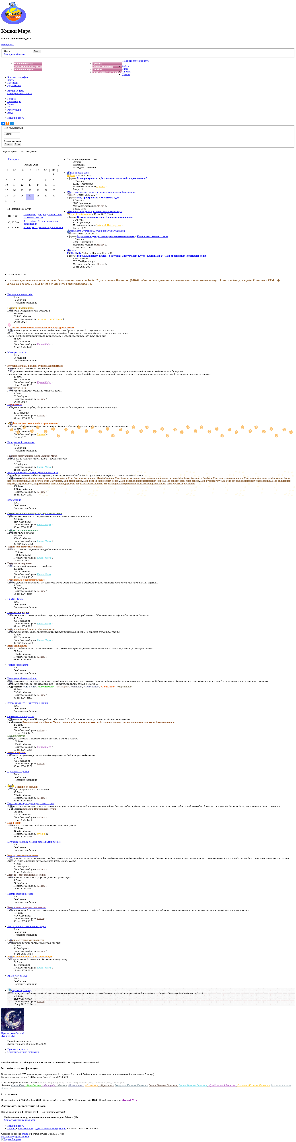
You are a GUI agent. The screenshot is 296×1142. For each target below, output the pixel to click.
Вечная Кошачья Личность (163, 1085)
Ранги (10, 104)
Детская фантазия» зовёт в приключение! (124, 178)
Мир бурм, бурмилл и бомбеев (195, 478)
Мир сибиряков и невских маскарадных (248, 480)
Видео (125, 69)
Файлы (125, 66)
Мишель (71, 250)
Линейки (97, 69)
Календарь (12, 82)
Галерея (11, 98)
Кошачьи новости (23, 63)
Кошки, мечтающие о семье (152, 236)
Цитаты (126, 74)
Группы (11, 1128)
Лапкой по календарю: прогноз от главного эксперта (94, 211)
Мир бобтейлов (105, 478)
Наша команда (25, 1128)
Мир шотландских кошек (151, 483)
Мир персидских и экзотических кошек (142, 480)
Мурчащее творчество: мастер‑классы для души (127, 722)
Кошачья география (17, 77)
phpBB (25, 1133)
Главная (12, 61)
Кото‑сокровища (165, 722)
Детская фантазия (76, 61)
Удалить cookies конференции (50, 1128)
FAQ (9, 107)
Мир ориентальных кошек (228, 478)
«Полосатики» (91, 686)
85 (79, 253)
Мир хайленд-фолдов (63, 483)
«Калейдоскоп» (46, 686)
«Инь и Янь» (29, 686)
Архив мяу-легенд (17, 975)
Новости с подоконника (119, 217)
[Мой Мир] (12, 123)
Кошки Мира (44, 467)
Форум (90, 61)
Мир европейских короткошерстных (185, 255)
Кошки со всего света (78, 172)
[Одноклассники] (7, 123)
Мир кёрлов (36, 480)
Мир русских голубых (212, 480)
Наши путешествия (45, 809)
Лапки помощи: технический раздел (26, 926)
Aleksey (71, 195)
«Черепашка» (124, 686)
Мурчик (71, 175)
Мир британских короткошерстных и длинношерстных (146, 478)
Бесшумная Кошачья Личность (131, 1085)
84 (76, 253)
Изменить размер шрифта (135, 61)
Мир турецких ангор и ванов (120, 483)
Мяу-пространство (87, 178)
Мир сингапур (24, 483)
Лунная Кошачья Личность (193, 1085)
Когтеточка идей (110, 197)
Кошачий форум (15, 1125)
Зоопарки (27, 809)
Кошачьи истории (23, 69)
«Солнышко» (108, 686)
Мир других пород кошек (181, 483)
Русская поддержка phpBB (15, 1136)
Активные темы (15, 90)
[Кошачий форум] (13, 23)
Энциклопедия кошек (54, 61)
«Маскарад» (62, 686)
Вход (10, 112)
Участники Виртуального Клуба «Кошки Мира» (136, 255)
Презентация (14, 101)
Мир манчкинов (53, 480)
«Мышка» (76, 686)
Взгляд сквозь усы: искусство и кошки (27, 703)
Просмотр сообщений (12, 1033)
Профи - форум (15, 599)
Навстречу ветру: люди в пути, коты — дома (30, 803)
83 (72, 253)
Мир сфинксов (41, 483)
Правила (97, 63)
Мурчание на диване (18, 771)
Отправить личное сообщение (23, 1052)
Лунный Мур (44, 344)
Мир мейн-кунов (73, 480)
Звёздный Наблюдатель (79, 214)
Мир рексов (192, 480)
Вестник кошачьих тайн (90, 217)
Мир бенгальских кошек (81, 478)
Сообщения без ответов (19, 93)
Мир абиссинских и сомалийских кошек (44, 478)
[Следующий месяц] (58, 164)
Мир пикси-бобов (175, 480)
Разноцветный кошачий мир (22, 678)
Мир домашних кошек (256, 478)
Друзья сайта (14, 85)
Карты (10, 80)
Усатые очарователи (18, 664)
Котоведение (14, 500)
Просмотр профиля (17, 1049)
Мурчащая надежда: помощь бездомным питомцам (106, 236)
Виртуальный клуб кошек (107, 72)
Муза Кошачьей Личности (222, 1085)
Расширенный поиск (15, 54)
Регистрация (14, 109)
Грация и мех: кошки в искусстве (80, 722)
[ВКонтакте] (3, 123)
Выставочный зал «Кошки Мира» (41, 722)
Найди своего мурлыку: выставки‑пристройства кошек (96, 231)
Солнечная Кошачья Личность (253, 1085)
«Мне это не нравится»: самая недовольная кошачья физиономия (101, 192)
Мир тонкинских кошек (89, 483)
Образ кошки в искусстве (28, 66)
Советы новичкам (102, 66)
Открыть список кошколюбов (19, 1120)
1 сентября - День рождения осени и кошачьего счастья (43, 216)
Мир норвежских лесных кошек (101, 480)
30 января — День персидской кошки (43, 227)
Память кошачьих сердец (20, 893)
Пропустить (7, 44)
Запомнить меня (12, 141)
